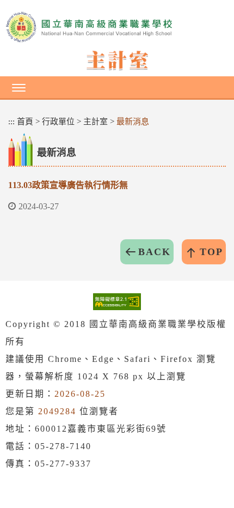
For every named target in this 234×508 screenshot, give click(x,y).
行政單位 (58, 121)
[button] (117, 87)
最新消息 (132, 121)
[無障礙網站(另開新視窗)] (117, 301)
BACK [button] (154, 251)
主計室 (95, 121)
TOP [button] (211, 251)
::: (11, 121)
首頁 (25, 121)
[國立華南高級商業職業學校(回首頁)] (117, 27)
